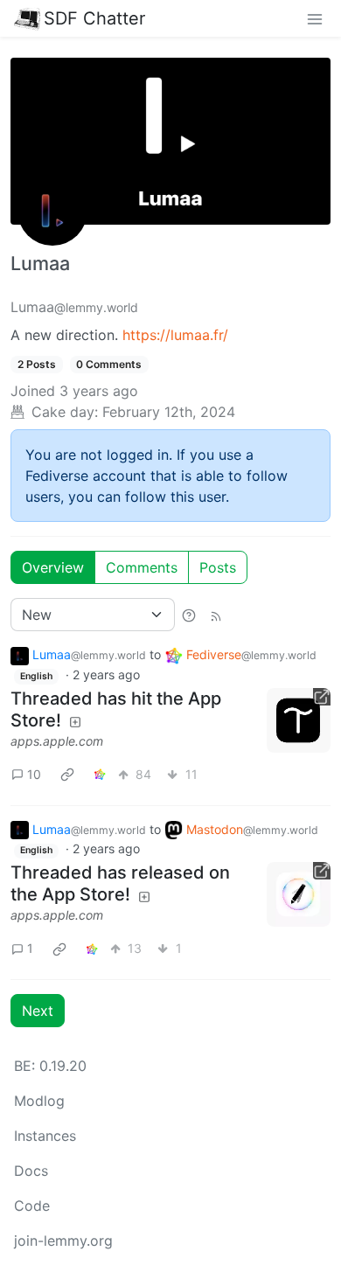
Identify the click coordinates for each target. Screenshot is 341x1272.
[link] (67, 774)
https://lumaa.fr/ (175, 335)
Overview (53, 567)
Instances (45, 1135)
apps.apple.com (56, 740)
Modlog (39, 1100)
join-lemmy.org (63, 1240)
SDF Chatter (94, 18)
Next (37, 1010)
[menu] (315, 18)
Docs (31, 1170)
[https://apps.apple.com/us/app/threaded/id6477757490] (299, 720)
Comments (141, 567)
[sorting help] (189, 614)
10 (34, 774)
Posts (217, 567)
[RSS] (216, 614)
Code (32, 1205)
